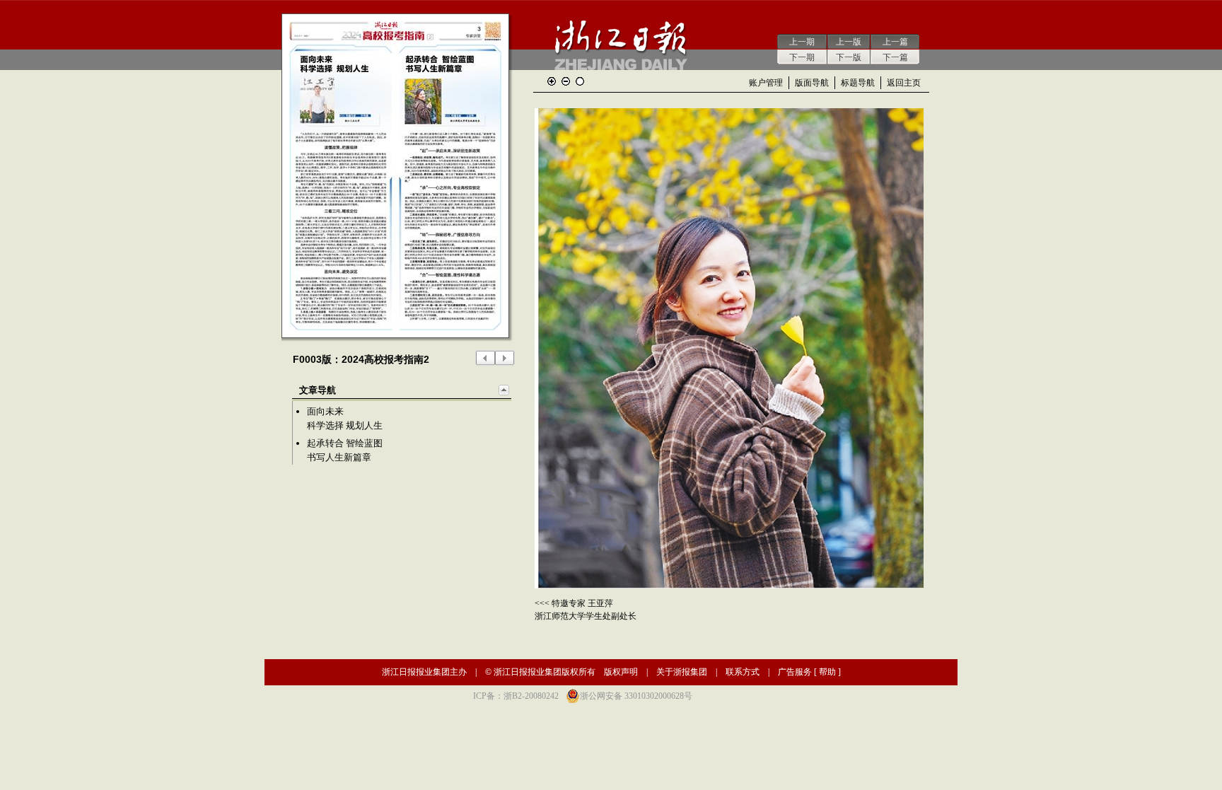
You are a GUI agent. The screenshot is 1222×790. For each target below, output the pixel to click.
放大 (551, 81)
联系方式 (743, 672)
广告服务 (795, 672)
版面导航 (812, 83)
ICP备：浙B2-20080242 (516, 696)
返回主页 (904, 83)
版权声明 (621, 672)
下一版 (848, 57)
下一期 (802, 57)
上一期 (802, 42)
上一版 (848, 42)
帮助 (827, 672)
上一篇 (895, 42)
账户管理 (766, 83)
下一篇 (895, 57)
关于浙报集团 (681, 672)
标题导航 (858, 83)
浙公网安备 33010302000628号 (636, 696)
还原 (580, 81)
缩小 (565, 81)
